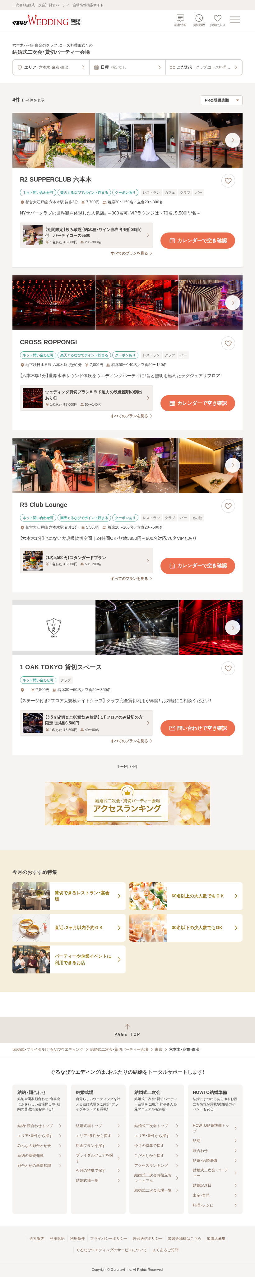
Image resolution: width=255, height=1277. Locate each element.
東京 (158, 1049)
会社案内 (37, 1238)
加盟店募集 (216, 1238)
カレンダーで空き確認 (202, 240)
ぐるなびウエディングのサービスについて (111, 1250)
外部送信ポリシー (148, 1238)
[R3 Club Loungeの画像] (127, 465)
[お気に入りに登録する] (228, 180)
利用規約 (57, 1238)
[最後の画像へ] (232, 140)
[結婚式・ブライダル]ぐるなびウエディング (47, 1049)
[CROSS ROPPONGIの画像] (127, 302)
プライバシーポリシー (109, 1238)
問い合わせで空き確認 (202, 728)
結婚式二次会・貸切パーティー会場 (119, 1049)
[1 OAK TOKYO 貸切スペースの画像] (127, 628)
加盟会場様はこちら (185, 1238)
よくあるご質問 (165, 1250)
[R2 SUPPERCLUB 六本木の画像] (127, 140)
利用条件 (77, 1238)
